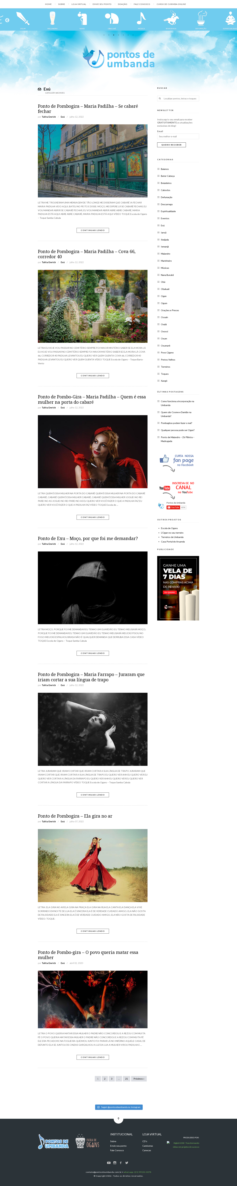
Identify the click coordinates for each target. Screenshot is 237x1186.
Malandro (165, 253)
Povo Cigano (167, 352)
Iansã (163, 232)
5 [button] (123, 35)
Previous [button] (6, 19)
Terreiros (165, 366)
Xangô (164, 380)
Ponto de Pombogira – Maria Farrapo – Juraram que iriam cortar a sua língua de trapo (91, 677)
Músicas (165, 267)
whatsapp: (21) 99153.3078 (137, 1172)
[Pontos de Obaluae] (74, 19)
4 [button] (118, 35)
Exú (63, 116)
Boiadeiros (166, 183)
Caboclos (165, 190)
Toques (165, 373)
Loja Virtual (79, 4)
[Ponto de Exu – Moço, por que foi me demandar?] (93, 553)
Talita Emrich (49, 116)
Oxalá (164, 324)
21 (126, 1078)
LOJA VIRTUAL (152, 1134)
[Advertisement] (178, 650)
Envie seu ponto (118, 1145)
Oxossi (164, 331)
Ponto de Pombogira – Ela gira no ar (75, 816)
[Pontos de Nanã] (44, 19)
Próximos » (138, 1078)
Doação (122, 4)
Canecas (146, 1150)
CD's (144, 1141)
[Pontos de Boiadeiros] (133, 19)
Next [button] (230, 19)
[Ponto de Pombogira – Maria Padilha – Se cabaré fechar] (93, 126)
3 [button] (113, 35)
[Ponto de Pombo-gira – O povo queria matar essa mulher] (93, 972)
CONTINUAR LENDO (93, 230)
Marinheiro (166, 260)
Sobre (61, 4)
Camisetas (147, 1145)
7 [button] (133, 35)
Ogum (164, 303)
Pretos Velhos (168, 359)
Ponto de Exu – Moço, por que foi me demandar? (88, 538)
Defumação (166, 197)
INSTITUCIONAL (121, 1134)
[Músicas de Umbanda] (104, 19)
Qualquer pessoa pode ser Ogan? (178, 430)
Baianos (165, 169)
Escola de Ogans (169, 528)
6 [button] (128, 35)
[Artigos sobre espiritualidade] (193, 19)
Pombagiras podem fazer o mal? (176, 423)
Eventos (165, 218)
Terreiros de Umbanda (172, 537)
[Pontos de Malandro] (15, 19)
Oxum (164, 338)
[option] (15, 19)
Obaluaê (165, 289)
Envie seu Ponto (102, 4)
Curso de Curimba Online (171, 4)
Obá (163, 281)
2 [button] (108, 35)
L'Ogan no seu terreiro (172, 532)
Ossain (164, 317)
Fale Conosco (142, 4)
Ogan (164, 296)
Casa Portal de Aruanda (173, 541)
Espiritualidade (168, 211)
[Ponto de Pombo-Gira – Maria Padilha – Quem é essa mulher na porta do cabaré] (93, 417)
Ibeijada (165, 239)
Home (48, 4)
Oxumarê (165, 345)
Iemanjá (165, 246)
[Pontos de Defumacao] (163, 19)
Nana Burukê (167, 275)
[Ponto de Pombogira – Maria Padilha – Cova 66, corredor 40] (93, 271)
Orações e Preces (170, 310)
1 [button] (104, 35)
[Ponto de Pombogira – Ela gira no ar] (93, 831)
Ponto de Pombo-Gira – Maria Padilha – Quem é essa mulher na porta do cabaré (92, 399)
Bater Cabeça (168, 176)
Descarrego (167, 204)
